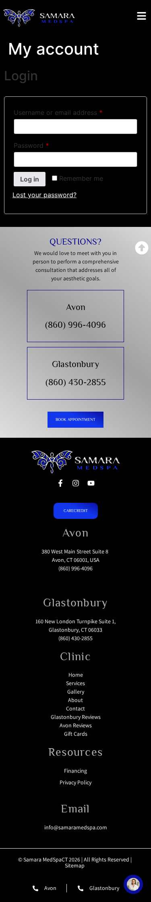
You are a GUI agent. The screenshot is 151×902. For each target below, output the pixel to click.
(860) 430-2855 (76, 382)
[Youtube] (91, 483)
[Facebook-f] (60, 483)
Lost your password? (44, 195)
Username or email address (71, 111)
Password (45, 144)
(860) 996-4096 (75, 325)
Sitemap (75, 865)
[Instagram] (75, 483)
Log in (29, 179)
